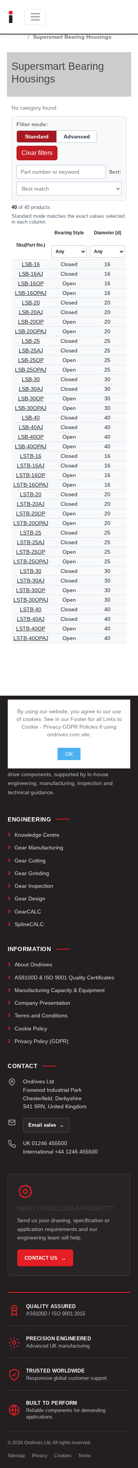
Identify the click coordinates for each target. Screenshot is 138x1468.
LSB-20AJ (31, 312)
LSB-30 (31, 379)
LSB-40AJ (31, 427)
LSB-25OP (31, 360)
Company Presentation (42, 1003)
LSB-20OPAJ (30, 331)
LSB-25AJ (31, 350)
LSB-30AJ (31, 389)
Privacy (39, 1455)
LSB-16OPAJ (30, 293)
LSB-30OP (31, 398)
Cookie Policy (31, 1028)
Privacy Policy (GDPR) (42, 1041)
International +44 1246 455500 (60, 1152)
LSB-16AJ (31, 274)
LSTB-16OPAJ (30, 485)
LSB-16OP (31, 283)
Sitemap (16, 1455)
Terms (84, 1455)
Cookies (62, 1455)
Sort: (115, 172)
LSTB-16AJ (30, 465)
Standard (37, 136)
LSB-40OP (31, 437)
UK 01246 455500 (45, 1143)
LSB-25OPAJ (30, 370)
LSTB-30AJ (30, 581)
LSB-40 (31, 418)
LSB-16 (31, 264)
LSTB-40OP (30, 628)
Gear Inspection (34, 886)
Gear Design (30, 898)
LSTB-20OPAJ (30, 523)
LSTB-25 (30, 533)
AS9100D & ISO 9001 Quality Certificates (64, 977)
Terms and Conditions (41, 1015)
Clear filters (37, 153)
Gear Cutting (30, 860)
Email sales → (46, 1125)
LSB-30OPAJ (30, 408)
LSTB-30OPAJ (30, 600)
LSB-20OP (31, 322)
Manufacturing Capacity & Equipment (60, 990)
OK (69, 754)
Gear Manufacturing (39, 847)
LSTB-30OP (30, 590)
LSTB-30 (30, 571)
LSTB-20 (30, 494)
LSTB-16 (30, 456)
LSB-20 (31, 303)
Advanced (77, 136)
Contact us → (45, 1258)
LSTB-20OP (30, 513)
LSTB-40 (30, 609)
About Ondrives (33, 964)
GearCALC (28, 911)
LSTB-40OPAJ (30, 638)
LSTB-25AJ (30, 542)
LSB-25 (31, 341)
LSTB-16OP (30, 475)
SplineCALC (29, 924)
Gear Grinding (32, 873)
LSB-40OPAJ (30, 446)
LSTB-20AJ (30, 504)
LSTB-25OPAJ (30, 561)
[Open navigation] (35, 17)
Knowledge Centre (37, 835)
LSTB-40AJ (30, 619)
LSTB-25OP (30, 552)
